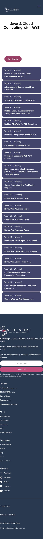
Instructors (3, 424)
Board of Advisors (6, 432)
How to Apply (4, 396)
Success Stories (5, 444)
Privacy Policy (5, 506)
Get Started (13, 59)
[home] (12, 9)
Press (2, 457)
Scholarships (4, 404)
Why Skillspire (5, 416)
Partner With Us (5, 461)
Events (2, 448)
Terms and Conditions (7, 514)
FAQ (1, 428)
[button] (38, 6)
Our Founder (4, 420)
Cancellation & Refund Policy (10, 523)
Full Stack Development (8, 388)
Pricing (2, 400)
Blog (1, 453)
